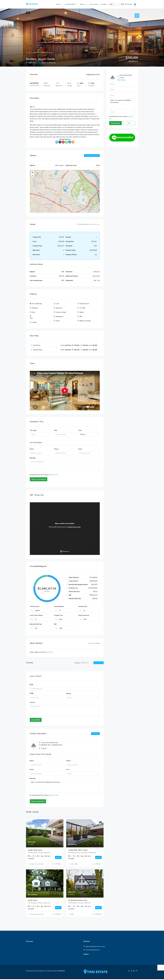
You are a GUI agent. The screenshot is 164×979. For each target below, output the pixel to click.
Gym (31, 318)
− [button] (32, 175)
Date (55, 430)
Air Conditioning (37, 303)
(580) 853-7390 (45, 745)
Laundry (34, 322)
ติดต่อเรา (86, 954)
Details (58, 857)
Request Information (38, 801)
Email (80, 449)
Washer (82, 312)
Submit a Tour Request (38, 479)
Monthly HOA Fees (36, 624)
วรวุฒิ (72, 864)
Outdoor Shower (61, 312)
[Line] (66, 142)
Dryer (33, 312)
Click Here (50, 652)
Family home (32, 900)
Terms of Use (54, 474)
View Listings (95, 733)
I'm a (67, 769)
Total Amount (34, 606)
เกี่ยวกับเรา (82, 4)
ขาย (60, 822)
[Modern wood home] (65, 188)
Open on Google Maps (92, 155)
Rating (68, 693)
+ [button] (32, 172)
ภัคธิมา (76, 864)
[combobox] (40, 434)
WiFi (81, 316)
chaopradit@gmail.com (93, 950)
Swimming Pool (84, 303)
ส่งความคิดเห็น (35, 720)
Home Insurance (83, 615)
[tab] (137, 15)
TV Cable (82, 308)
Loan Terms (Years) (36, 615)
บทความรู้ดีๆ (103, 4)
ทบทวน (32, 702)
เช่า (100, 822)
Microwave (59, 308)
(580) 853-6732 (57, 745)
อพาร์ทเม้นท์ (36, 52)
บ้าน (29, 52)
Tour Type (33, 430)
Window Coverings (85, 321)
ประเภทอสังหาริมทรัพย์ (70, 4)
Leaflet (82, 212)
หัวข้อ (31, 693)
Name (32, 449)
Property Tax (58, 615)
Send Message (115, 123)
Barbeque (35, 308)
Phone (56, 449)
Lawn (57, 303)
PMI (55, 624)
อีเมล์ (31, 684)
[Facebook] (56, 142)
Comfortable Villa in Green (78, 850)
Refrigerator (59, 316)
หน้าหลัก (58, 4)
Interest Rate (82, 606)
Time (80, 430)
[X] (60, 142)
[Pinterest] (63, 142)
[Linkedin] (69, 142)
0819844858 (128, 4)
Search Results (94, 4)
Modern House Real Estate (36, 864)
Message (32, 458)
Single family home (35, 850)
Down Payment (59, 606)
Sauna (58, 321)
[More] (72, 142)
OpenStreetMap (89, 212)
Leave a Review (98, 663)
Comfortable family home (77, 900)
